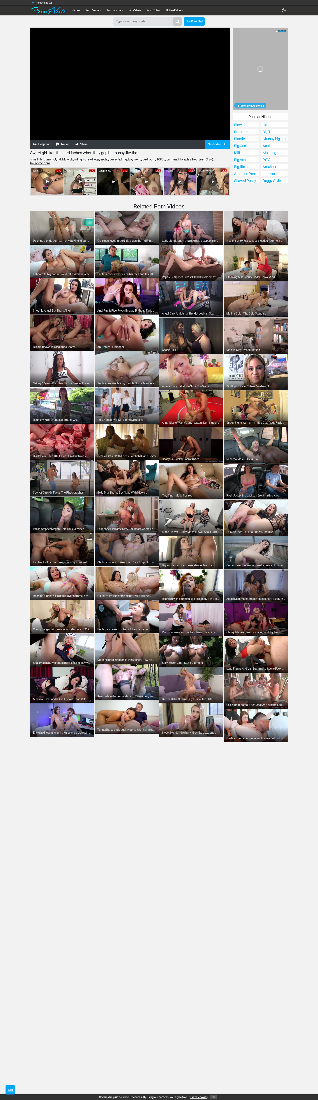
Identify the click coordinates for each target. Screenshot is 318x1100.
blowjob (67, 159)
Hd (265, 125)
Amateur (269, 167)
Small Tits (36, 159)
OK (213, 1097)
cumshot (50, 159)
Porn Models (93, 10)
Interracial (270, 174)
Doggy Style (272, 180)
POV (266, 160)
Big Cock (241, 146)
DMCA (10, 1090)
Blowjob (240, 125)
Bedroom (149, 159)
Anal (266, 146)
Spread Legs (91, 159)
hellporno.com (40, 163)
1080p (160, 159)
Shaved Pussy (245, 180)
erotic (104, 159)
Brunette (241, 132)
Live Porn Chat (194, 21)
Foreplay (185, 159)
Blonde (239, 139)
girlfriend (173, 159)
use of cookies (198, 1097)
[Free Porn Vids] (48, 10)
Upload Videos (175, 10)
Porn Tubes (153, 10)
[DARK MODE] (284, 10)
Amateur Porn (245, 174)
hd (59, 159)
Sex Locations (115, 10)
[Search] (177, 21)
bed (194, 159)
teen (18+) (206, 159)
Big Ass (240, 160)
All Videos (135, 10)
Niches (76, 10)
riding (78, 159)
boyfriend (134, 159)
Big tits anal (243, 167)
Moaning (269, 153)
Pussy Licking (118, 159)
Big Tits (268, 132)
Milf (237, 153)
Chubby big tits (274, 139)
